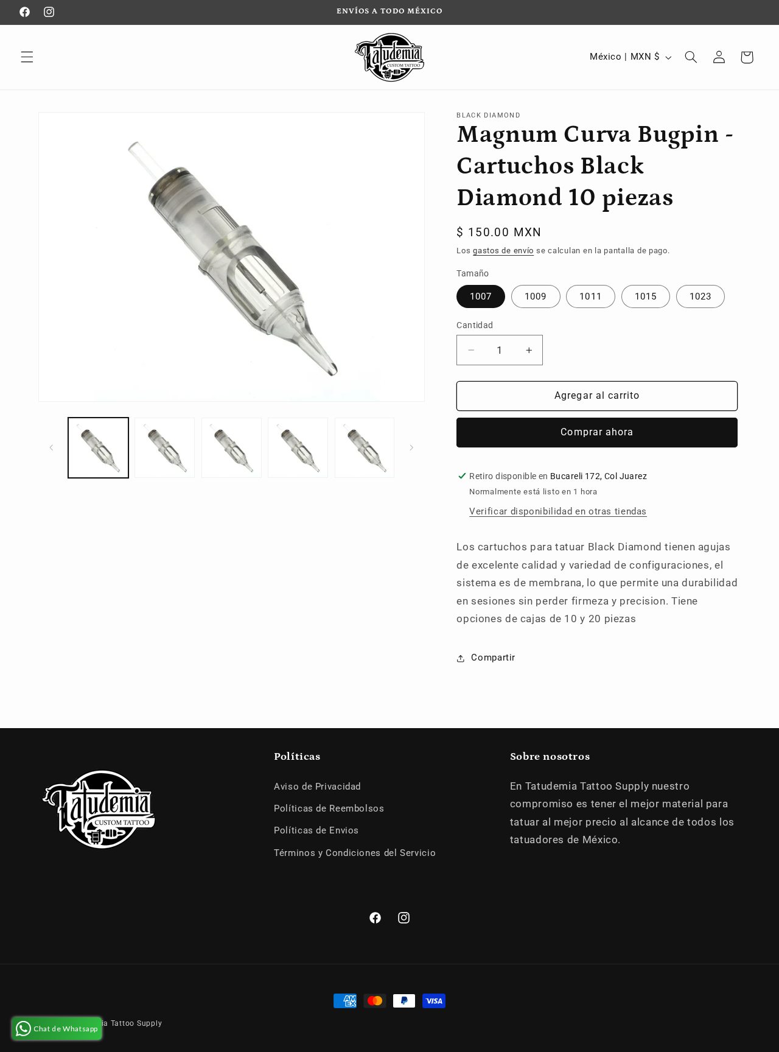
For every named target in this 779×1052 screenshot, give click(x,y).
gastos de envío (503, 250)
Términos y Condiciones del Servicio (355, 852)
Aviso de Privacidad (317, 786)
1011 (590, 296)
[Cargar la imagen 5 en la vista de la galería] (365, 448)
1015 (646, 296)
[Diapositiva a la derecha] (411, 448)
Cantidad (474, 325)
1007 (481, 296)
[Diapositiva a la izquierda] (51, 448)
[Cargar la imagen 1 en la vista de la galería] (98, 448)
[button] (27, 57)
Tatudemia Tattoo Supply (115, 1023)
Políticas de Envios (316, 830)
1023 (700, 296)
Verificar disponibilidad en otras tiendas (558, 511)
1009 (536, 296)
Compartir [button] (493, 657)
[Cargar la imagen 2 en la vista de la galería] (164, 448)
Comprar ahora (597, 432)
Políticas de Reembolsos (329, 808)
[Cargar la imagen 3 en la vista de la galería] (231, 448)
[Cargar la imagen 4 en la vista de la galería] (298, 448)
